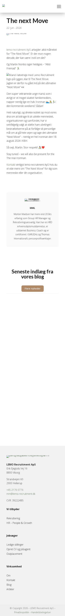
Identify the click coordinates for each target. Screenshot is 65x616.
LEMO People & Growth (25, 310)
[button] (59, 6)
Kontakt (11, 164)
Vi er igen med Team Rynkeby (29, 358)
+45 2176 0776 (14, 490)
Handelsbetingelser (41, 612)
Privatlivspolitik (21, 612)
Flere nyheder (33, 288)
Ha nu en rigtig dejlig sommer (29, 395)
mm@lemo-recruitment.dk (20, 494)
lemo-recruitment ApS (18, 49)
